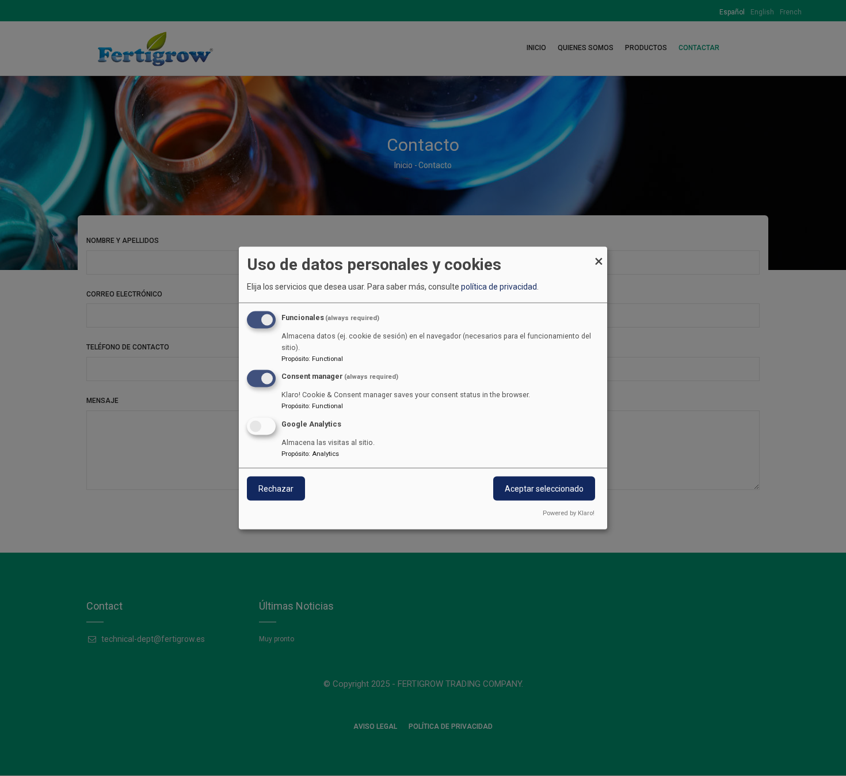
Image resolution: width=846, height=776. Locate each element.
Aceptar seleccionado (544, 488)
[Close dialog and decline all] (598, 254)
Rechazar (276, 488)
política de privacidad (499, 286)
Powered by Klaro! (569, 513)
